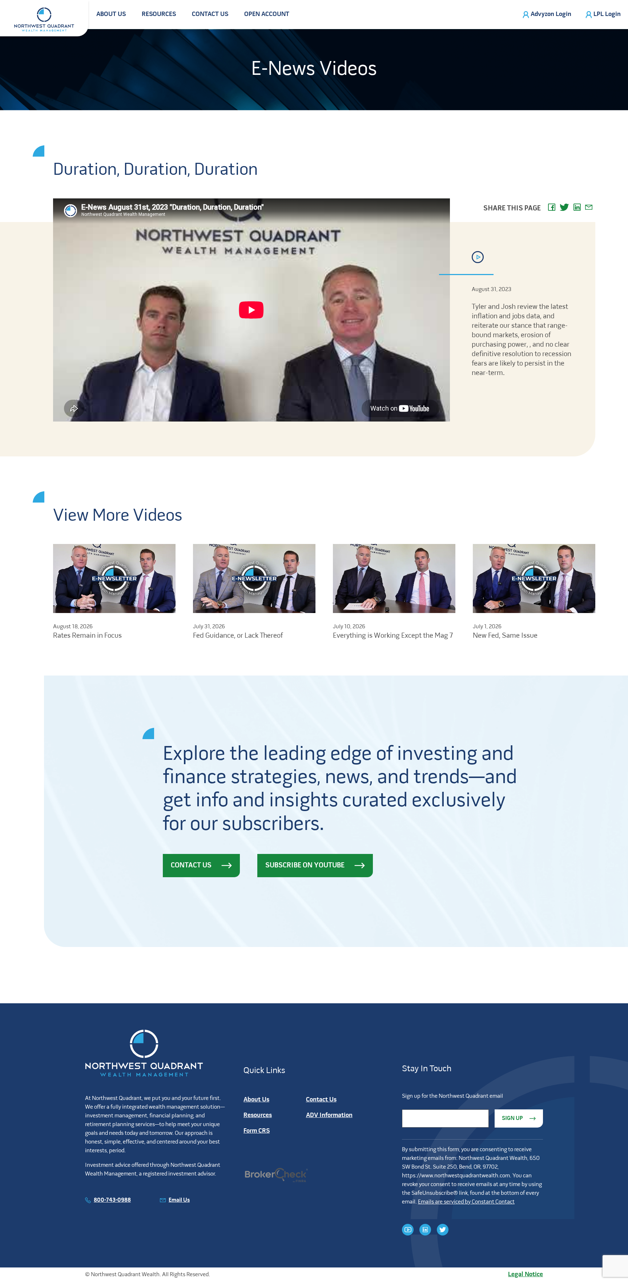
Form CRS (256, 1131)
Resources (159, 14)
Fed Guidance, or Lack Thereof (238, 636)
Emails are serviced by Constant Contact (466, 1202)
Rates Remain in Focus (87, 636)
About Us (111, 14)
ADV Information (329, 1115)
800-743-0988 (112, 1200)
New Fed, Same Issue (505, 636)
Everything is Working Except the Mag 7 (393, 636)
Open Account (266, 14)
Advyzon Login (551, 14)
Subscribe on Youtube (305, 865)
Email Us (179, 1200)
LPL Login (607, 14)
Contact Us (210, 14)
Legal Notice (525, 1274)
